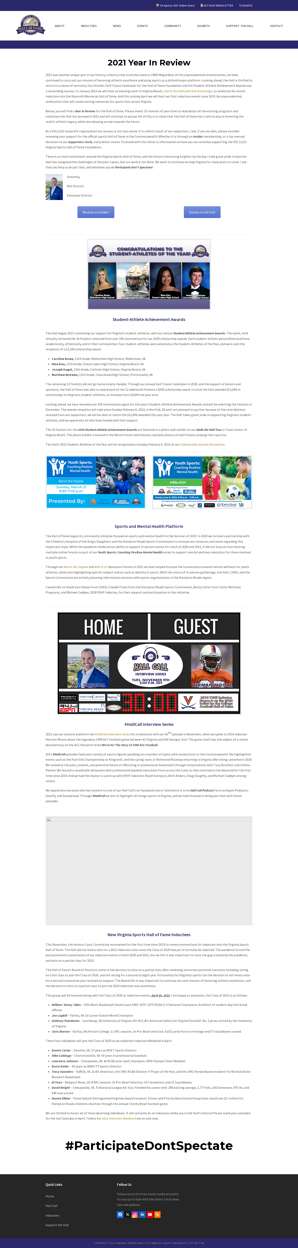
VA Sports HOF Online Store (177, 5)
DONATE (247, 5)
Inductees (52, 1215)
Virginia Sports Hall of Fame (136, 1243)
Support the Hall (57, 1225)
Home (50, 1196)
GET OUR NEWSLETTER (218, 5)
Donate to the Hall (202, 212)
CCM (201, 1243)
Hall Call (52, 1206)
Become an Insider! (96, 212)
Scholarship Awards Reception (202, 444)
